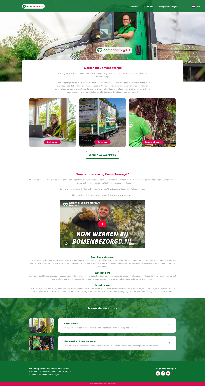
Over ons (148, 6)
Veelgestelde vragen (168, 6)
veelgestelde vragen (50, 374)
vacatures (128, 195)
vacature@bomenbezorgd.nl (58, 371)
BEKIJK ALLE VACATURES (102, 155)
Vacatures (134, 6)
